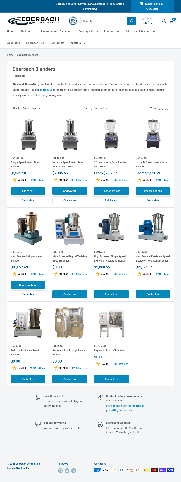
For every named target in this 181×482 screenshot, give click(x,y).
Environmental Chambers (56, 31)
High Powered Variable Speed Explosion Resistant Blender (153, 258)
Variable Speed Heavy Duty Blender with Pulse (67, 164)
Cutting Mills (86, 31)
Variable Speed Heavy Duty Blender (151, 164)
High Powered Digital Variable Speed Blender (69, 258)
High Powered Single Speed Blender (26, 258)
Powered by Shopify (18, 468)
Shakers (26, 31)
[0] (171, 21)
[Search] (131, 21)
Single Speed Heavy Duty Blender (25, 164)
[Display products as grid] (161, 108)
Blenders (109, 31)
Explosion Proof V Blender (109, 350)
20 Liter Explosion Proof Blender (25, 352)
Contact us (69, 294)
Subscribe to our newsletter (154, 6)
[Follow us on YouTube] (67, 470)
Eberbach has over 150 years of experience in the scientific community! (90, 6)
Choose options (111, 190)
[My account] (164, 21)
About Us (76, 42)
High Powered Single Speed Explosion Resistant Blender (110, 258)
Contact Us (57, 42)
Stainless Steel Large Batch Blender (68, 352)
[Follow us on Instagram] (60, 470)
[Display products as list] (166, 108)
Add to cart (28, 190)
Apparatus (13, 42)
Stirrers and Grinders (138, 31)
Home (10, 31)
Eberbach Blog (35, 42)
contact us (45, 89)
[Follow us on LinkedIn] (73, 470)
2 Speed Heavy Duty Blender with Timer (110, 164)
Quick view (28, 200)
